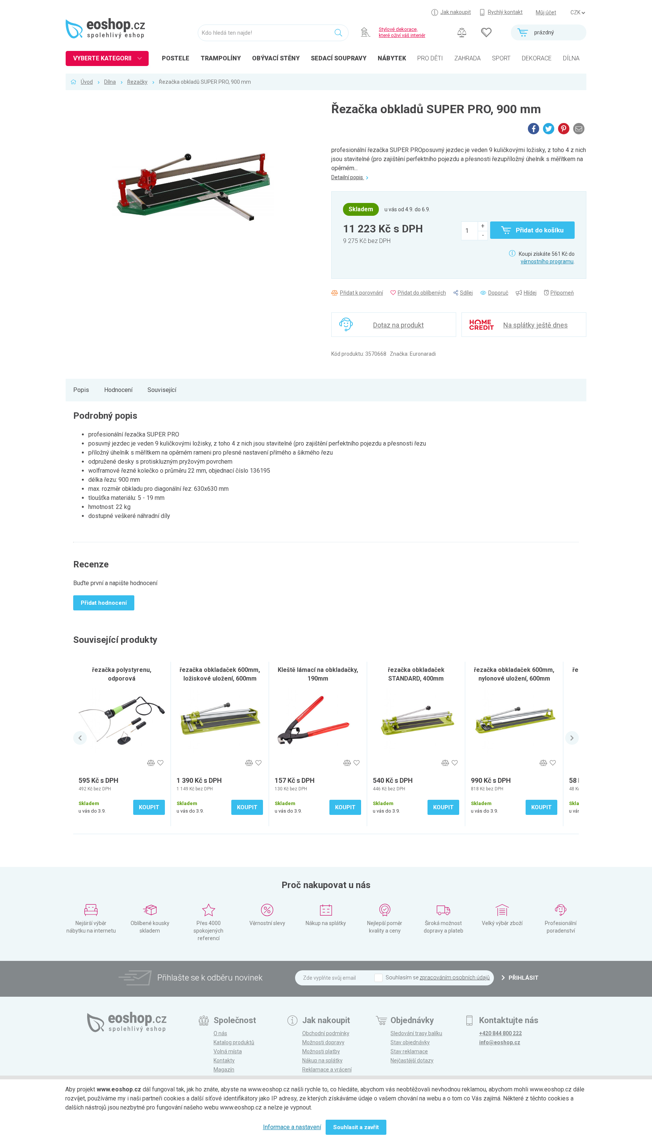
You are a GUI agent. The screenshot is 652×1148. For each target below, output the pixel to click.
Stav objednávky (410, 1042)
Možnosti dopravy (323, 1042)
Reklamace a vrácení (327, 1070)
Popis (81, 389)
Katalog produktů (234, 1042)
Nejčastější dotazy (412, 1060)
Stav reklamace (409, 1051)
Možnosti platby (321, 1051)
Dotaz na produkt (398, 325)
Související (162, 389)
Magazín (224, 1070)
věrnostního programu (547, 261)
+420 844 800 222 (500, 1033)
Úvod (87, 82)
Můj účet (546, 12)
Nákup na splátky (322, 1060)
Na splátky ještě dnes (535, 325)
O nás (220, 1033)
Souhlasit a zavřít (356, 1127)
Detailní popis (347, 177)
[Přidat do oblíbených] (160, 763)
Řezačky (137, 82)
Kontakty (224, 1060)
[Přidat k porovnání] (150, 763)
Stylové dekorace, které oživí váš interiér (402, 32)
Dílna (110, 82)
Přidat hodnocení (104, 602)
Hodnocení (118, 389)
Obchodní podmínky (325, 1033)
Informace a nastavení (292, 1127)
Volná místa (228, 1051)
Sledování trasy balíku (416, 1033)
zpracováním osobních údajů (455, 977)
